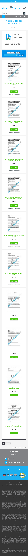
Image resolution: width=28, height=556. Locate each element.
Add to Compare (17, 94)
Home (4, 26)
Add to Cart (14, 91)
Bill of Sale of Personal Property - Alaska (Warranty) (14, 274)
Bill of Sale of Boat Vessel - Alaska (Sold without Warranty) (14, 122)
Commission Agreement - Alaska (14, 311)
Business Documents (11, 26)
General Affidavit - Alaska (14, 349)
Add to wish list (10, 94)
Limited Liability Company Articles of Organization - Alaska (14, 387)
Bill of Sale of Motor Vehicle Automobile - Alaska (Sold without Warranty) (14, 198)
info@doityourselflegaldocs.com (16, 462)
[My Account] (16, 1)
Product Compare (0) (11, 55)
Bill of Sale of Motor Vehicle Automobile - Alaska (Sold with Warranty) (14, 160)
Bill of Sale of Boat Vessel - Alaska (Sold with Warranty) (14, 84)
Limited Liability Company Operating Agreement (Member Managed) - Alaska (14, 425)
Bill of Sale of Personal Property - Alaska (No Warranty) (14, 236)
